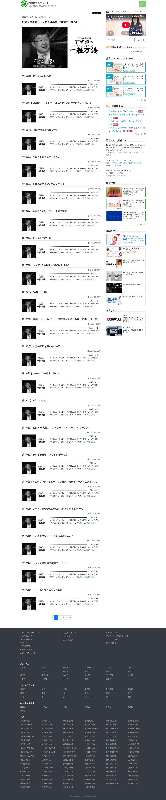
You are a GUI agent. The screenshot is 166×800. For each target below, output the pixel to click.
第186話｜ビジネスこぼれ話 (36, 238)
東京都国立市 (111, 721)
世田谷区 (45, 675)
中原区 (130, 707)
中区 (43, 697)
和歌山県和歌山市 (134, 775)
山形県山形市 (90, 760)
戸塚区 (22, 697)
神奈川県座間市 (133, 748)
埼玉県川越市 (90, 740)
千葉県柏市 (67, 736)
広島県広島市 (25, 779)
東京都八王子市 (48, 728)
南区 (129, 697)
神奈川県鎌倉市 (91, 748)
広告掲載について (113, 632)
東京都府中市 (47, 732)
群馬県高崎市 (68, 744)
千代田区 (109, 675)
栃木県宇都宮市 (48, 744)
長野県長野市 (68, 768)
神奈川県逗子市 (26, 752)
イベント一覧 (141, 100)
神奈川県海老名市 (48, 748)
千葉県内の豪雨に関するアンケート (126, 111)
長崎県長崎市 (47, 787)
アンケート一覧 (140, 134)
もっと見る (142, 224)
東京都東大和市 (133, 728)
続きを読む (91, 90)
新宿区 (108, 671)
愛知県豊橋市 (90, 764)
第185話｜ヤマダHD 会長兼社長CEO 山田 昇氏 (46, 265)
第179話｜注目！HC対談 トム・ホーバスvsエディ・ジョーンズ (55, 427)
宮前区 (22, 711)
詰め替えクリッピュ (113, 176)
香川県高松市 (25, 783)
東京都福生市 (68, 732)
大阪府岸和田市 (26, 775)
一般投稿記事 (25, 646)
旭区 (43, 689)
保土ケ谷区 (89, 697)
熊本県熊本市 (133, 783)
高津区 (87, 707)
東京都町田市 (90, 732)
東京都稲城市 (47, 721)
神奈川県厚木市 (112, 744)
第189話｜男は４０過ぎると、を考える (42, 157)
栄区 (65, 693)
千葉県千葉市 (111, 736)
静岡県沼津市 (111, 768)
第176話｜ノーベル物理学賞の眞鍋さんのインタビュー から (52, 508)
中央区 (87, 675)
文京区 (65, 679)
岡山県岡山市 (68, 779)
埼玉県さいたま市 (134, 740)
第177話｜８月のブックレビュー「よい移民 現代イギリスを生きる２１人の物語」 (64, 481)
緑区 (108, 697)
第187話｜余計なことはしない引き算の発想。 (45, 211)
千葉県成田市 (133, 736)
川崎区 (44, 707)
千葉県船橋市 (25, 740)
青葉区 (22, 689)
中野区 (22, 679)
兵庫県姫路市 (68, 771)
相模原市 (25, 17)
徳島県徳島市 (47, 783)
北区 (22, 671)
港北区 (44, 693)
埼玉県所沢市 (25, 744)
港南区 (22, 693)
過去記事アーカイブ (28, 653)
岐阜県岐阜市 (133, 764)
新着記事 (23, 643)
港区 (86, 679)
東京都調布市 (133, 725)
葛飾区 (130, 667)
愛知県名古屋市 (112, 764)
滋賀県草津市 (111, 775)
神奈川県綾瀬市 (133, 744)
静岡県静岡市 (90, 768)
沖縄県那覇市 (90, 787)
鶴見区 (130, 693)
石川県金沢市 (133, 760)
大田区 (108, 667)
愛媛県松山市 (133, 779)
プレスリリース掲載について (117, 636)
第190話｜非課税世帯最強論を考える (41, 129)
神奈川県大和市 (48, 756)
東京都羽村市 (68, 728)
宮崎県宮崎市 (25, 787)
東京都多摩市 (111, 725)
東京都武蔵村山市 (27, 736)
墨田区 (22, 675)
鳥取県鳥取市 (90, 779)
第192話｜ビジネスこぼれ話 (36, 75)
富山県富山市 (47, 764)
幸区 (65, 707)
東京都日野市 (25, 732)
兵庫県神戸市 (47, 771)
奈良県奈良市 (111, 771)
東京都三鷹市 (111, 732)
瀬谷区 (87, 693)
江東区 (44, 671)
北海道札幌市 (90, 756)
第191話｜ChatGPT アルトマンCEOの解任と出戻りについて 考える (56, 103)
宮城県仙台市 (68, 760)
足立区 (22, 667)
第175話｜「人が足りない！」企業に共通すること (48, 535)
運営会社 (66, 636)
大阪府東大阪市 (91, 775)
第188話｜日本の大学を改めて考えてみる (43, 184)
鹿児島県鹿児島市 (113, 783)
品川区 (65, 671)
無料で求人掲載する (138, 52)
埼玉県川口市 (68, 740)
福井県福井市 (111, 760)
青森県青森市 (25, 760)
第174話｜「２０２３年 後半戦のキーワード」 (46, 563)
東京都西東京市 (26, 728)
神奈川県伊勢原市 (27, 748)
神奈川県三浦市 (133, 752)
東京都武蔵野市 (133, 732)
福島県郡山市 (47, 760)
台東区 (65, 675)
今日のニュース (26, 636)
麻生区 (22, 707)
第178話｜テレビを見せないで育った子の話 (44, 454)
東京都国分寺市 (26, 725)
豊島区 (130, 675)
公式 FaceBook (69, 633)
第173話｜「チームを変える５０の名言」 (43, 589)
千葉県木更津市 (91, 736)
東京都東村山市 (112, 728)
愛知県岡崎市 (68, 764)
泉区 (65, 689)
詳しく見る (140, 40)
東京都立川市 (90, 725)
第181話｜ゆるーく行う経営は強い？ (41, 373)
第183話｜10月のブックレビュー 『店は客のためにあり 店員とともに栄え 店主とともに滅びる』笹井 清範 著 (79, 319)
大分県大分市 (68, 787)
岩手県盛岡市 (111, 756)
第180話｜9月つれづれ (34, 400)
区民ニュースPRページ (115, 639)
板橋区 (65, 667)
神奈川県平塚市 (91, 752)
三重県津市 (24, 768)
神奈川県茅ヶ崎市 (48, 752)
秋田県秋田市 (133, 756)
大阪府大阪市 (133, 771)
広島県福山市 (47, 779)
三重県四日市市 (48, 768)
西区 (65, 697)
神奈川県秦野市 (69, 752)
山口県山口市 (111, 779)
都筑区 (108, 693)
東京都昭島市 (25, 721)
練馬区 (44, 679)
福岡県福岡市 (90, 783)
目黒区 (108, 679)
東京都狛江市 (68, 725)
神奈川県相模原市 (113, 748)
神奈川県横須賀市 (70, 756)
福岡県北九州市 (69, 783)
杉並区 (130, 671)
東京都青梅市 (68, 721)
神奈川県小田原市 (70, 748)
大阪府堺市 (46, 775)
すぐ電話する (113, 40)
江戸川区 (88, 667)
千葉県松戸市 (47, 740)
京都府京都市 (90, 771)
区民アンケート (26, 649)
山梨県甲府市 (25, 771)
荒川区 (44, 667)
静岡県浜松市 (133, 768)
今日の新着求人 (26, 639)
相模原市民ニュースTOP (29, 632)
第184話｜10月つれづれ (34, 292)
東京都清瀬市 (90, 721)
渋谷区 (87, 671)
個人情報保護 (68, 640)
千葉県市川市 (47, 736)
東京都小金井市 (133, 721)
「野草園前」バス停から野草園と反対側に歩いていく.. (125, 153)
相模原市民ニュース (38, 3)
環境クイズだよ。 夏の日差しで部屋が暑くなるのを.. (125, 163)
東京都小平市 (47, 725)
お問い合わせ (111, 643)
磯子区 (87, 689)
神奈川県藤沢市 (112, 752)
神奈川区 (109, 689)
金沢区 (130, 689)
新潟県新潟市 (25, 764)
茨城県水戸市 (90, 744)
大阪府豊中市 (68, 775)
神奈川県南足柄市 (27, 756)
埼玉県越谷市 (111, 740)
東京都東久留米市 (91, 728)
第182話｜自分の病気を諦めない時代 (41, 346)
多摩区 (108, 707)
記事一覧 (33, 17)
